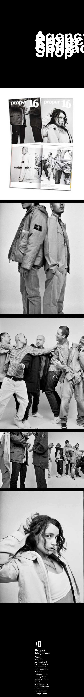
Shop (54, 52)
